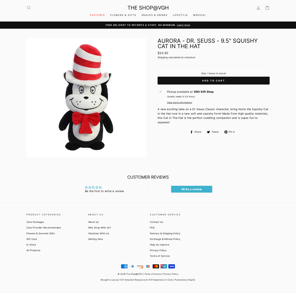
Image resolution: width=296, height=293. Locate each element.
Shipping (163, 57)
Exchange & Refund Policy (165, 239)
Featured (97, 15)
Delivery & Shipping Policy (165, 233)
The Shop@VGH (148, 7)
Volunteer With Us (98, 233)
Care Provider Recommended (43, 227)
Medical (199, 15)
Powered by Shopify (185, 279)
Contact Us (156, 222)
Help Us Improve (159, 244)
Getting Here (95, 239)
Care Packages (35, 222)
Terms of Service (160, 256)
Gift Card (31, 239)
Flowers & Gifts (123, 15)
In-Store (31, 244)
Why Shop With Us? (99, 227)
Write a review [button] (191, 189)
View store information (179, 102)
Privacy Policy (158, 250)
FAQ (152, 227)
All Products (33, 250)
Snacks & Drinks (154, 15)
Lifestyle (180, 15)
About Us (93, 222)
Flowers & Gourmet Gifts (40, 233)
